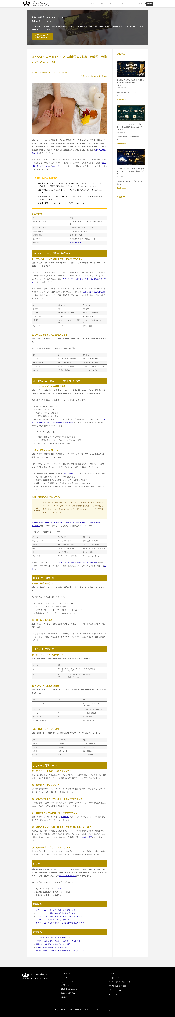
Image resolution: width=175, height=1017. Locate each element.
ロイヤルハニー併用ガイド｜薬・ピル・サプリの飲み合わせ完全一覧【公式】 (130, 126)
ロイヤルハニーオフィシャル (41, 5)
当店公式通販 (87, 837)
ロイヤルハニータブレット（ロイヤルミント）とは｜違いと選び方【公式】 (130, 171)
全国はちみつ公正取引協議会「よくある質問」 (54, 944)
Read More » (121, 99)
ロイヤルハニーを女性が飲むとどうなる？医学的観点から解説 (60, 923)
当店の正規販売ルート (67, 876)
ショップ (92, 3)
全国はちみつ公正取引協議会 (94, 292)
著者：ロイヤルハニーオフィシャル (94, 76)
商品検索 (149, 3)
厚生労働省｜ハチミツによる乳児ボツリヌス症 (54, 938)
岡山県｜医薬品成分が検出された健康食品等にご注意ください (60, 951)
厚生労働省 (68, 473)
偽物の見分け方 (58, 166)
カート (112, 3)
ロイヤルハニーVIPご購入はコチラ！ (42, 36)
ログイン (103, 3)
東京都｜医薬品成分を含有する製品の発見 (48, 522)
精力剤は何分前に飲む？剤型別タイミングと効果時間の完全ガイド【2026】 (130, 82)
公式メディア (123, 3)
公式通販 (58, 889)
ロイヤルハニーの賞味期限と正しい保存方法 (53, 920)
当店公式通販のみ (76, 242)
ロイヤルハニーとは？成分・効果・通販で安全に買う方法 (58, 910)
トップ (83, 3)
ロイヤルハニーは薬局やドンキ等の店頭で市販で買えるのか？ (60, 916)
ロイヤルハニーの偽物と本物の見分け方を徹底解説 (77, 562)
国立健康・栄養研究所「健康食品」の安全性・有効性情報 (58, 941)
